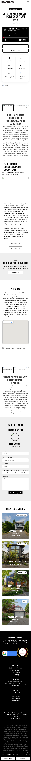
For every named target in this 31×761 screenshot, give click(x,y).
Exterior (28, 754)
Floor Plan (15, 754)
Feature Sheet (8, 758)
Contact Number (7, 457)
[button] (15, 46)
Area (22, 754)
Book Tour (23, 758)
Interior (9, 754)
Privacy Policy (15, 718)
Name (4, 451)
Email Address (6, 464)
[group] (8, 107)
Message (5, 477)
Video (3, 754)
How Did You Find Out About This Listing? (15, 470)
